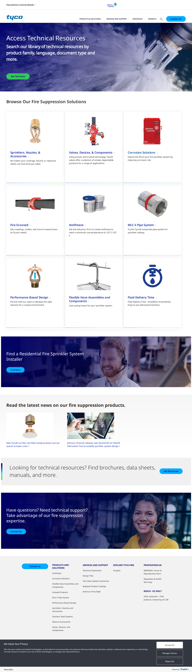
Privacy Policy (8, 669)
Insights (152, 19)
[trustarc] (184, 669)
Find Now (15, 369)
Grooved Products (60, 592)
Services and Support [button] (116, 19)
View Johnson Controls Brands (20, 5)
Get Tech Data (18, 76)
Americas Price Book (92, 591)
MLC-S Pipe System (60, 597)
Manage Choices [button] (169, 653)
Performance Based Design (64, 603)
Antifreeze (56, 573)
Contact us (34, 566)
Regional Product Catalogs (94, 586)
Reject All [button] (169, 661)
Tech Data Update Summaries (96, 581)
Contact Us (176, 18)
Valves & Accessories (61, 622)
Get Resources (171, 471)
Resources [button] (137, 19)
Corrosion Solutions (61, 578)
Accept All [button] (169, 645)
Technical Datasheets (92, 570)
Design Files (88, 575)
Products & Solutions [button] (90, 19)
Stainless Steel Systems (62, 616)
